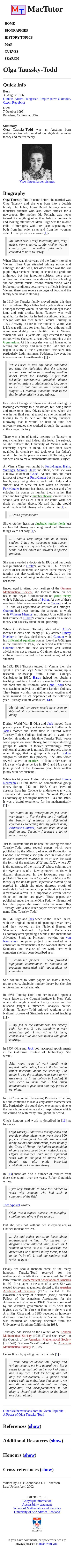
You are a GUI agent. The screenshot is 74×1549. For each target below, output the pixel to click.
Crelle (30, 566)
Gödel (34, 474)
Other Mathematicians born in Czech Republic (33, 1411)
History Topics (19, 37)
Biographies (16, 30)
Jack (50, 723)
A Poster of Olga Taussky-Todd (23, 1414)
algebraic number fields (50, 523)
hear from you (48, 1543)
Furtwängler (53, 466)
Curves (11, 51)
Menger (22, 470)
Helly (32, 470)
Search (12, 58)
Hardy (37, 677)
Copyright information (37, 1501)
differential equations (21, 640)
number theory (42, 496)
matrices (33, 760)
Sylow (66, 753)
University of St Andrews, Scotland (37, 1512)
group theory (62, 596)
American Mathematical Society (50, 1339)
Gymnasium (11, 342)
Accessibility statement (37, 1504)
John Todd (55, 685)
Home (10, 23)
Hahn (66, 466)
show (34, 1426)
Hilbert (27, 618)
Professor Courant (21, 828)
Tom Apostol (11, 1205)
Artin (65, 629)
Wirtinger (9, 470)
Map (8, 44)
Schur (45, 599)
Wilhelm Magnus (21, 614)
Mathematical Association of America (46, 1280)
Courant (56, 603)
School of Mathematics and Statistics (37, 1508)
